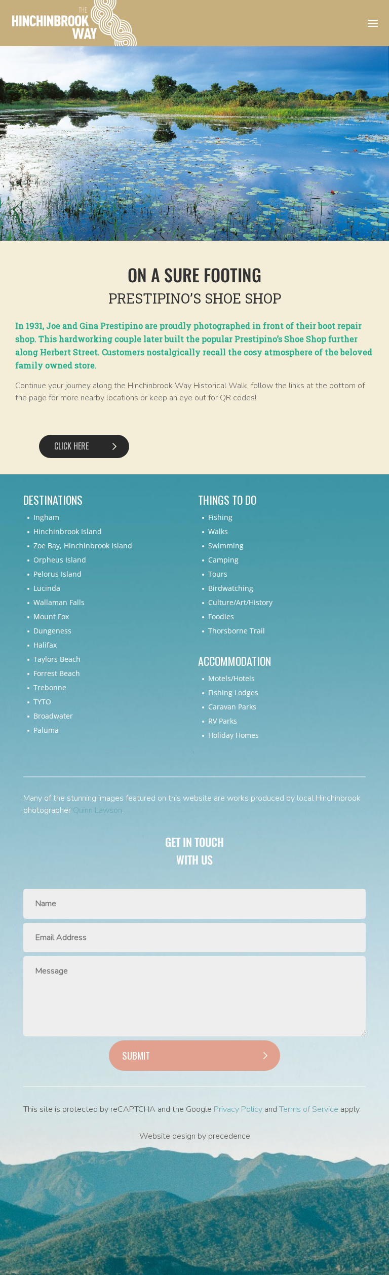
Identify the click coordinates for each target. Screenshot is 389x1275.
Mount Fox (51, 616)
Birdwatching (230, 588)
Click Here (71, 446)
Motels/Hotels (231, 678)
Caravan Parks (232, 706)
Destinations (53, 500)
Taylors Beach (57, 659)
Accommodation (234, 661)
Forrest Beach (56, 673)
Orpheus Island (59, 560)
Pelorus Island (57, 574)
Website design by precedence (194, 1136)
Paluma (46, 730)
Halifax (45, 645)
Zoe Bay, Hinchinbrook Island (82, 545)
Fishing (220, 517)
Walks (218, 531)
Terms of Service (308, 1109)
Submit (136, 1055)
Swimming (226, 545)
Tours (217, 574)
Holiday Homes (233, 735)
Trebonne (49, 687)
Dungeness (52, 630)
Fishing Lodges (233, 692)
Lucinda (46, 588)
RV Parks (222, 721)
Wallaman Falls (59, 602)
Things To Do (227, 500)
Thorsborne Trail (236, 630)
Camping (223, 560)
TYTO (42, 701)
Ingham (46, 517)
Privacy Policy (238, 1109)
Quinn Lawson (97, 810)
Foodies (221, 616)
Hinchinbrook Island (67, 531)
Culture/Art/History (240, 602)
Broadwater (53, 716)
